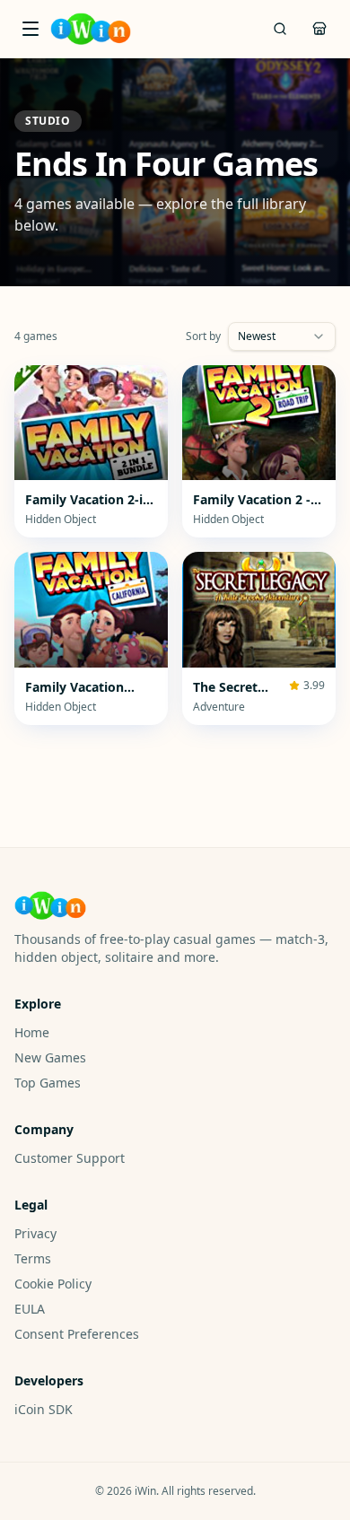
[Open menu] (30, 29)
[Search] (280, 29)
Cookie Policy (53, 1283)
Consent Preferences (76, 1333)
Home (31, 1032)
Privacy (35, 1233)
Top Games (47, 1082)
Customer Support (69, 1157)
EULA (29, 1308)
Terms (32, 1258)
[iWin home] (90, 29)
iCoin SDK (43, 1409)
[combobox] (282, 336)
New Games (50, 1057)
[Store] (319, 29)
